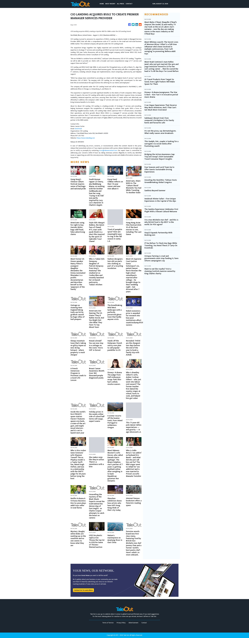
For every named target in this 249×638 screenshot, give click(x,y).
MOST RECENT (110, 3)
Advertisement (133, 622)
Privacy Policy (121, 622)
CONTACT (129, 3)
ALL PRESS (120, 3)
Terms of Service (108, 622)
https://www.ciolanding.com (86, 138)
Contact (144, 622)
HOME (102, 3)
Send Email (78, 128)
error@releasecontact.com (108, 150)
